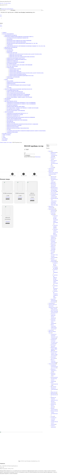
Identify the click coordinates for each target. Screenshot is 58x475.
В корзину (28, 155)
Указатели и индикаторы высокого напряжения (18, 94)
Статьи (3, 137)
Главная (4, 32)
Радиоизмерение (8, 48)
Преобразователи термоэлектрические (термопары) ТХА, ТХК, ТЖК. (22, 43)
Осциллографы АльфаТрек (15, 71)
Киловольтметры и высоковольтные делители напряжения (21, 117)
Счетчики (9, 87)
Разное (6, 79)
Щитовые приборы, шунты (11, 101)
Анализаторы (10, 50)
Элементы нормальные (12, 132)
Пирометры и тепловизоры (11, 47)
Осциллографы (10, 67)
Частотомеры (10, 78)
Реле (8, 86)
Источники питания (11, 63)
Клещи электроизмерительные (14, 118)
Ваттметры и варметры (12, 105)
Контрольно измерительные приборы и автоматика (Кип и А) (19, 36)
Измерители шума (11, 83)
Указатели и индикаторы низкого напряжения (18, 95)
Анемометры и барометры (11, 35)
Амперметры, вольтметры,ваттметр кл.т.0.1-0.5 (17, 113)
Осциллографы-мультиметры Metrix (17, 74)
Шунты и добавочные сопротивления (16, 110)
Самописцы (9, 44)
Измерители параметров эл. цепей (15, 114)
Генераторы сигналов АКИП (15, 55)
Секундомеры (8, 98)
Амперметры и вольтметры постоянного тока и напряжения (21, 103)
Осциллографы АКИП (14, 70)
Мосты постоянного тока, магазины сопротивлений (19, 64)
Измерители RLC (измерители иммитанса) (16, 59)
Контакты (4, 140)
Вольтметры (9, 51)
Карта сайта (1, 3)
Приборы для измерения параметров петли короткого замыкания (22, 124)
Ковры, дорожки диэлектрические (15, 91)
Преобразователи (11, 122)
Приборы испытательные (13, 126)
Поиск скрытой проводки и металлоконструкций (18, 85)
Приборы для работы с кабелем (14, 125)
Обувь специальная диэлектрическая (16, 93)
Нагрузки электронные (12, 66)
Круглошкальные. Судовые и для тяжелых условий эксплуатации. (23, 107)
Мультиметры (10, 121)
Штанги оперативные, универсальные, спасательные (19, 97)
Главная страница (3, 142)
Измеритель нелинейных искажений (15, 62)
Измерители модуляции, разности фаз (16, 58)
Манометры (9, 39)
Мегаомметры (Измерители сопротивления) (17, 120)
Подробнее (32, 200)
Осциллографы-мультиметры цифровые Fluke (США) (21, 75)
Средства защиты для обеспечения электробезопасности (18, 89)
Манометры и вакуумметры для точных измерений (19, 40)
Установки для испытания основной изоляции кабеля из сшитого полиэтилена (26, 130)
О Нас (3, 136)
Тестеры (9, 129)
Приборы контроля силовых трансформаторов (18, 128)
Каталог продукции (8, 33)
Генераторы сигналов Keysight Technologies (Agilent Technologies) (25, 54)
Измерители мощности (12, 60)
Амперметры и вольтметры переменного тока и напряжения (21, 102)
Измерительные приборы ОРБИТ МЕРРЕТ (16, 106)
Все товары (6, 3)
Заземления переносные (12, 90)
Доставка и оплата (6, 133)
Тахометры (7, 99)
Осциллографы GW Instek (15, 68)
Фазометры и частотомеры (13, 109)
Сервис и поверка (6, 134)
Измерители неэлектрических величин (16, 82)
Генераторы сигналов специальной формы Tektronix (22, 56)
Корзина (9, 3)
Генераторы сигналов (12, 52)
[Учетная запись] (0, 20)
